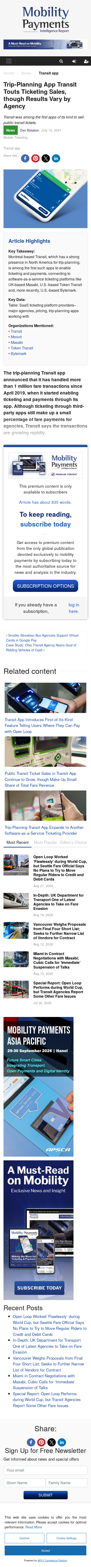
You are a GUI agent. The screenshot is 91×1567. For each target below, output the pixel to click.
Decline (24, 1538)
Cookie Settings (66, 1538)
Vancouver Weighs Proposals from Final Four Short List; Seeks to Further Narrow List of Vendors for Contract (59, 931)
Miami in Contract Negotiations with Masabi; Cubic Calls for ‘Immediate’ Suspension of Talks (56, 960)
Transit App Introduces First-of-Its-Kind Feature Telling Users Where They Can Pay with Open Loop (42, 725)
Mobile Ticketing (16, 137)
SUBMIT (45, 1495)
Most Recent (18, 842)
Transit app (12, 148)
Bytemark (18, 353)
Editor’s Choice (73, 842)
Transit (16, 331)
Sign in (75, 65)
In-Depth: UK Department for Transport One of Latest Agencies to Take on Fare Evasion (58, 901)
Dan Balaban (29, 130)
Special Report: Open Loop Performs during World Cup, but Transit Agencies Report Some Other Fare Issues (58, 989)
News (26, 73)
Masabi (17, 342)
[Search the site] (61, 61)
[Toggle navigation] (8, 61)
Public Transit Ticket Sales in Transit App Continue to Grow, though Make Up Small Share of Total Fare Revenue (41, 779)
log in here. (74, 607)
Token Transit (22, 348)
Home (9, 73)
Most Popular (45, 842)
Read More (33, 1527)
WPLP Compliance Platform (52, 1560)
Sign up (87, 65)
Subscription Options (45, 585)
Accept (45, 1550)
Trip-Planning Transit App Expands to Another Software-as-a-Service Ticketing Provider (44, 830)
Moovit (16, 336)
